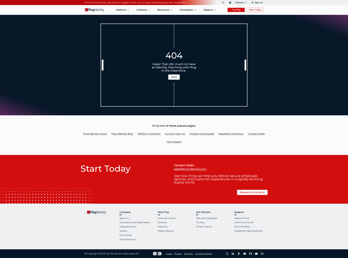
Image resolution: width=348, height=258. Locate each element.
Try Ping (236, 10)
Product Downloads (202, 133)
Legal (169, 254)
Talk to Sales (254, 10)
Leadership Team (128, 226)
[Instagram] (262, 253)
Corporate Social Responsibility (134, 222)
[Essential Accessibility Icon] (157, 253)
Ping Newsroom (127, 239)
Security (188, 254)
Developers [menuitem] (186, 10)
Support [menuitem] (208, 10)
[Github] (250, 253)
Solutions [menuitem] (141, 10)
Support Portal (241, 218)
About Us (124, 218)
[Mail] (256, 253)
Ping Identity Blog (122, 133)
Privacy (178, 254)
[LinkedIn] (233, 253)
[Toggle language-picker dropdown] (230, 2)
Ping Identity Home (95, 133)
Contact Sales (256, 133)
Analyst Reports (166, 231)
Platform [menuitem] (121, 10)
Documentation (242, 226)
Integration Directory (231, 133)
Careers (123, 231)
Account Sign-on (175, 133)
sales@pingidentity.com (190, 169)
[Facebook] (238, 253)
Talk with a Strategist (206, 218)
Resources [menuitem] (163, 10)
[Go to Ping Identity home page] (95, 10)
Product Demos (204, 226)
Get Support (174, 141)
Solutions (162, 222)
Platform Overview (149, 133)
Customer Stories (166, 218)
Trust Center (125, 235)
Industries (163, 226)
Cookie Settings (203, 254)
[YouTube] (244, 253)
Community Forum (244, 222)
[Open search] (223, 2)
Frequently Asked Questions (248, 231)
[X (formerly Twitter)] (227, 253)
